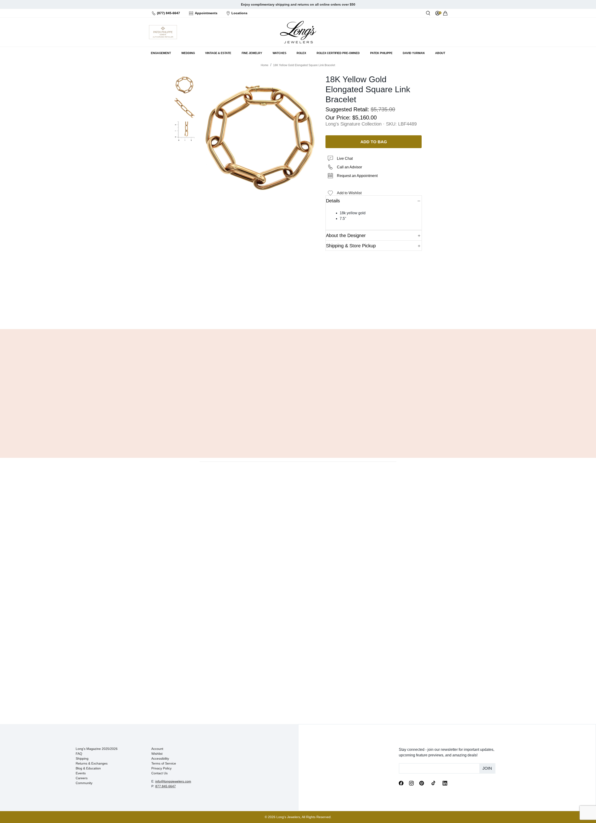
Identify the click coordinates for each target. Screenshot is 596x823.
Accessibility (160, 758)
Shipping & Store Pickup (351, 245)
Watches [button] (279, 53)
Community (84, 783)
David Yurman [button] (414, 53)
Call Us (264, 313)
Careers (82, 778)
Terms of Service (163, 763)
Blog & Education (88, 768)
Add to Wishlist (349, 193)
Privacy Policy (161, 768)
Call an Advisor (349, 167)
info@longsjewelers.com (173, 781)
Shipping (82, 758)
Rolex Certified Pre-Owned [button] (338, 53)
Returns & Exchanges (92, 763)
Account (157, 749)
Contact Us (159, 773)
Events (81, 773)
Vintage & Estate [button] (218, 53)
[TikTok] (433, 783)
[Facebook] (401, 783)
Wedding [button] (188, 53)
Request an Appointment (357, 176)
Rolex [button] (301, 53)
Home (264, 65)
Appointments (206, 13)
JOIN (487, 768)
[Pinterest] (421, 783)
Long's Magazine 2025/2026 (97, 749)
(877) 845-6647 (168, 13)
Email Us (298, 313)
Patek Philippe (381, 53)
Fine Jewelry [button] (252, 53)
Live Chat (345, 158)
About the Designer (346, 235)
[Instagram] (411, 783)
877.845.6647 (165, 786)
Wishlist (157, 753)
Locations (239, 13)
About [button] (440, 53)
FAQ (79, 753)
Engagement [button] (161, 53)
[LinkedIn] (445, 783)
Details (333, 200)
